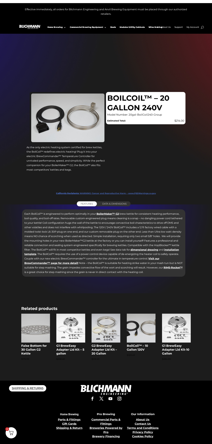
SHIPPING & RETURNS (27, 388)
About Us (166, 27)
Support (178, 27)
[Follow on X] (101, 399)
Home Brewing (55, 27)
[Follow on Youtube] (110, 399)
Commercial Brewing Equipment (86, 27)
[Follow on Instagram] (119, 399)
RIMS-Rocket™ (173, 267)
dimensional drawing (144, 249)
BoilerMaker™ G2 (108, 213)
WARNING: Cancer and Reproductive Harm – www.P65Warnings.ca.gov (106, 193)
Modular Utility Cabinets (132, 27)
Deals (113, 27)
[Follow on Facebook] (92, 399)
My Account (193, 27)
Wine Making (155, 27)
